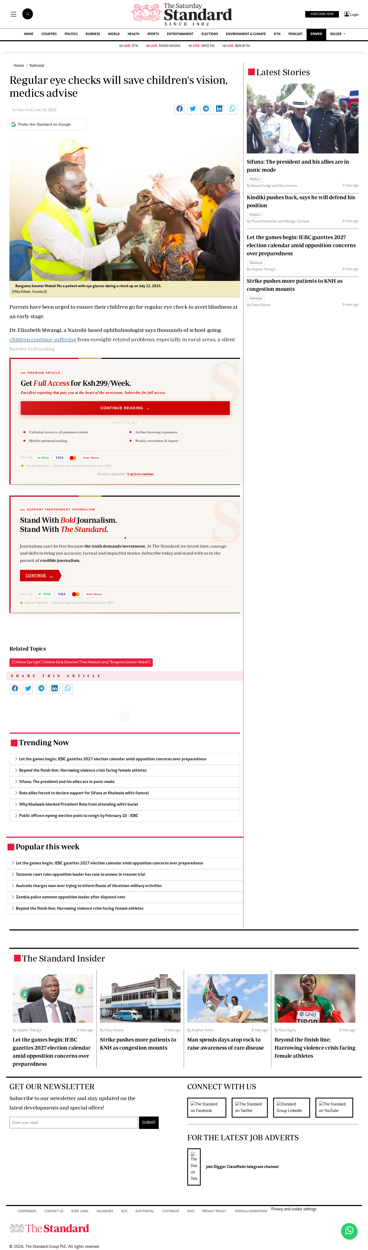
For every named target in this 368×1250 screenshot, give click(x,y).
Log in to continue (140, 473)
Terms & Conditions (250, 1211)
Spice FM (203, 46)
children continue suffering (43, 339)
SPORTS (153, 34)
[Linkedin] (294, 1108)
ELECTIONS (210, 34)
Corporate (27, 1211)
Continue (40, 575)
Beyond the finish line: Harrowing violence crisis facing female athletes (315, 1047)
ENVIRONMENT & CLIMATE (246, 34)
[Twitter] (252, 1108)
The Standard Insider (63, 958)
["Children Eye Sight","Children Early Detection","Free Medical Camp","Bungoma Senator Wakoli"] (81, 662)
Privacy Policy (214, 1211)
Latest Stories (283, 72)
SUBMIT (149, 1123)
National (37, 66)
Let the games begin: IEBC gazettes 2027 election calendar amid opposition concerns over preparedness (301, 245)
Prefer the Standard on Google (44, 124)
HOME (28, 34)
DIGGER (336, 34)
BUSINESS (93, 34)
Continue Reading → (125, 408)
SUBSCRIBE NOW (322, 14)
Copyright (170, 1211)
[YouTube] (337, 1108)
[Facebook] (209, 1108)
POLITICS (71, 34)
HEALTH (133, 34)
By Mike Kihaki (23, 110)
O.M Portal (145, 1211)
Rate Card (79, 1211)
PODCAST (296, 34)
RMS (191, 1211)
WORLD (114, 34)
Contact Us (53, 1211)
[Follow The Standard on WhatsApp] (349, 1231)
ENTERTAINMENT (180, 34)
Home (19, 66)
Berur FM (238, 46)
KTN (277, 34)
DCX (124, 1211)
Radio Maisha (165, 46)
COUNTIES (49, 34)
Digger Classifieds (229, 1167)
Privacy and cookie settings (294, 1209)
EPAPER (316, 34)
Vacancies (104, 1211)
